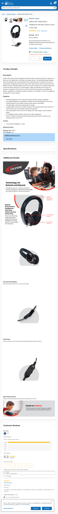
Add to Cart (47, 58)
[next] (22, 20)
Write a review (44, 30)
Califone (37, 18)
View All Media (26, 20)
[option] (5, 20)
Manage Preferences (8, 508)
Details (45, 52)
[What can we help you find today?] (55, 7)
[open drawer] (3, 3)
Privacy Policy (26, 504)
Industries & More (11, 14)
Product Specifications (45, 48)
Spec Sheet (9, 139)
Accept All (46, 508)
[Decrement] (30, 59)
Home (3, 14)
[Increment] (39, 59)
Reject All (36, 508)
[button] (51, 3)
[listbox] (12, 20)
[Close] (51, 501)
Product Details (33, 48)
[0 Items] (54, 3)
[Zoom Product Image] (26, 26)
